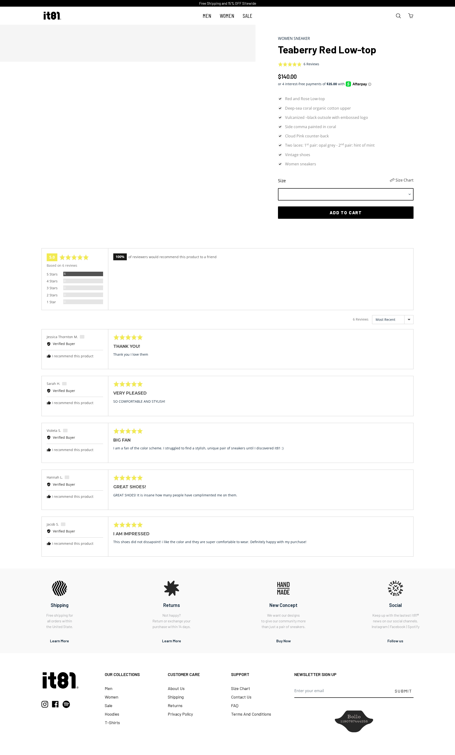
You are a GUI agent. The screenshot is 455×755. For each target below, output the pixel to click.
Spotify (413, 626)
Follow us (395, 640)
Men (108, 688)
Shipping (176, 696)
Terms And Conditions (251, 714)
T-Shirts (112, 722)
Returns (175, 705)
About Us (176, 688)
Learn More (59, 640)
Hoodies (112, 714)
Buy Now (283, 640)
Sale (108, 705)
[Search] (398, 16)
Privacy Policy (180, 714)
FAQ (234, 705)
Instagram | (381, 626)
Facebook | (399, 626)
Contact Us (241, 696)
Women (111, 696)
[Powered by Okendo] (62, 242)
